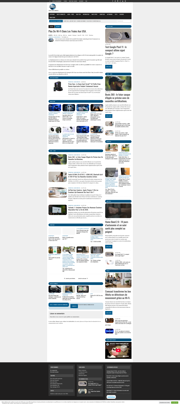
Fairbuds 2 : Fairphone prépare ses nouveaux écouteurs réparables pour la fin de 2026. (85, 208)
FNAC (86, 1)
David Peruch (57, 37)
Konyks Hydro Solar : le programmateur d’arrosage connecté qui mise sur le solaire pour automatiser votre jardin (124, 160)
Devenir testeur (54, 372)
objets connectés (61, 14)
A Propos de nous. (83, 372)
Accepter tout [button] (174, 402)
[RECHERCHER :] (124, 21)
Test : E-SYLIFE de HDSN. (95, 241)
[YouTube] (123, 1)
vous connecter (60, 317)
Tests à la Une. (110, 26)
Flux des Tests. (53, 382)
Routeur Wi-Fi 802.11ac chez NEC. (96, 296)
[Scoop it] (130, 1)
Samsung (55, 113)
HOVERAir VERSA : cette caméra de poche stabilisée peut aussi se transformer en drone (122, 263)
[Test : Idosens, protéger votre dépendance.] (96, 252)
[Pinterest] (125, 1)
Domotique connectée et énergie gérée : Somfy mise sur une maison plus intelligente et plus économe (111, 156)
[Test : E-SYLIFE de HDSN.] (96, 234)
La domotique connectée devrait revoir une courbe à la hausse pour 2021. (54, 239)
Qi (90, 134)
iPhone (64, 258)
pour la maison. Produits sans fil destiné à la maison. (69, 262)
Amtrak (69, 35)
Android (98, 254)
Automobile (109, 14)
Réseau (108, 270)
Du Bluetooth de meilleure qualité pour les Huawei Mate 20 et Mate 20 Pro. (69, 298)
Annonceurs (81, 373)
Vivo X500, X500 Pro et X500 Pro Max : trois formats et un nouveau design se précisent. (68, 117)
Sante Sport (94, 14)
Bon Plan (78, 293)
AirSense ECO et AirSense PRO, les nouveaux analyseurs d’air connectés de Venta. (82, 260)
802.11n (65, 35)
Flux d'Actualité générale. (56, 378)
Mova (111, 179)
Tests (116, 14)
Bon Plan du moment (54, 77)
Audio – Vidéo (70, 14)
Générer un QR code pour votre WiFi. (59, 393)
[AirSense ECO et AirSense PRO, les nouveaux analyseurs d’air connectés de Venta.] (82, 252)
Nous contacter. (82, 370)
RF (73, 265)
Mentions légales (83, 375)
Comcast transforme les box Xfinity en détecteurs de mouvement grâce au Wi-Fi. (118, 294)
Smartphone (52, 101)
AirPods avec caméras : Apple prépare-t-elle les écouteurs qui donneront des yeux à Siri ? (83, 191)
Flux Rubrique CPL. (55, 385)
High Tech (78, 14)
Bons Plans (52, 17)
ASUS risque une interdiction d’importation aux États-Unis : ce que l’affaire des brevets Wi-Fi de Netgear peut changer (118, 323)
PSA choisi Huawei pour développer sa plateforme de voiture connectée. (55, 297)
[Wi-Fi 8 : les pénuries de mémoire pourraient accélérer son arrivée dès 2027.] (109, 332)
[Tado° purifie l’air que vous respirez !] (55, 252)
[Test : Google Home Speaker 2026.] (82, 392)
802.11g (60, 35)
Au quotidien (79, 228)
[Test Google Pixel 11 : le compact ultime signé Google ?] (118, 42)
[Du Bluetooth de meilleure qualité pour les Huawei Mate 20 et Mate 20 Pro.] (69, 292)
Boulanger (81, 1)
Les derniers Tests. (83, 379)
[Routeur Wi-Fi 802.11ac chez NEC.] (96, 292)
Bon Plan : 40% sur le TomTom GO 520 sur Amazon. (81, 297)
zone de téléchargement (56, 1)
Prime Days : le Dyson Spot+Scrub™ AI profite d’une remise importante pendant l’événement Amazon (84, 85)
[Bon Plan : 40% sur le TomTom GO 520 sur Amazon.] (82, 292)
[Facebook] (113, 1)
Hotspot (74, 35)
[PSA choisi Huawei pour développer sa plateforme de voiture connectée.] (55, 292)
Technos (65, 1)
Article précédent (70, 278)
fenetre (70, 255)
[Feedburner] (128, 1)
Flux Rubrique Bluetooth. (56, 383)
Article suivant (82, 278)
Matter (124, 177)
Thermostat (57, 254)
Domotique (102, 14)
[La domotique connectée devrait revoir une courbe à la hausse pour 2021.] (55, 234)
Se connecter (53, 370)
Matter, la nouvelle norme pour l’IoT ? (68, 238)
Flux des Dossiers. (54, 380)
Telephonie (52, 14)
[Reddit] (120, 1)
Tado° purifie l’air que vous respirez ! (54, 258)
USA (83, 35)
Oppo (68, 135)
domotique (52, 225)
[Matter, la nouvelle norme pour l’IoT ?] (69, 234)
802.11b (55, 35)
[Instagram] (118, 1)
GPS (82, 293)
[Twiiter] (115, 1)
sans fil (79, 35)
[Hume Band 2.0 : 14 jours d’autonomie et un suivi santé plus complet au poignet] (118, 217)
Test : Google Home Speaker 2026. (94, 392)
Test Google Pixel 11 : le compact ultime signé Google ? (116, 50)
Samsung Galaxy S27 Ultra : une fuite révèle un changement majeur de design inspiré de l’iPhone (54, 119)
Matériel (92, 237)
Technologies (99, 238)
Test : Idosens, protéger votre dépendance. (95, 261)
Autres (71, 254)
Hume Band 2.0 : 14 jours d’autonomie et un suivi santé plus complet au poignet (116, 226)
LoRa (94, 255)
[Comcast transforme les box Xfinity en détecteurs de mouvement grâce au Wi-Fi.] (118, 286)
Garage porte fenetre (68, 257)
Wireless (91, 35)
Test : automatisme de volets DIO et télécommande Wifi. (69, 270)
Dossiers (122, 14)
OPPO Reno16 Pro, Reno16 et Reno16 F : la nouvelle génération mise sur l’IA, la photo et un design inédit (69, 141)
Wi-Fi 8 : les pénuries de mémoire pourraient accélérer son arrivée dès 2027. (123, 332)
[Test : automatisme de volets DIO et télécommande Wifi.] (69, 252)
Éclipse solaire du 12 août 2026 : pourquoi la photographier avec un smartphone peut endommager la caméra (95, 117)
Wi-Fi (86, 35)
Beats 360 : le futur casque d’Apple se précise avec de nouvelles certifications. (85, 158)
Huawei (64, 293)
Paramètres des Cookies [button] (165, 402)
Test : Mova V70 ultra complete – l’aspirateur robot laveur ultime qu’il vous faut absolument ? (111, 191)
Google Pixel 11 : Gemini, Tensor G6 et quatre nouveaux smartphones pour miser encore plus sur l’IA (82, 119)
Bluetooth (69, 293)
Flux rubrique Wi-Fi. (55, 387)
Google (83, 113)
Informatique (86, 14)
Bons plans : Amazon (73, 1)
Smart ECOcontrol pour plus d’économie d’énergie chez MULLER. (82, 232)
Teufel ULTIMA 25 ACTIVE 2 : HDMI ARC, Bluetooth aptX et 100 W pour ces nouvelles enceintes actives (85, 175)
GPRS (91, 255)
